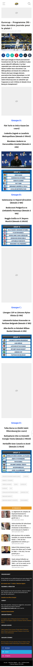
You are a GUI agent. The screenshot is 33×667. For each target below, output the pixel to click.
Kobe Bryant (16, 643)
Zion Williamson (10, 632)
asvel (16, 484)
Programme (24, 500)
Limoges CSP (24, 492)
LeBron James (4, 629)
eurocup (23, 484)
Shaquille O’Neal (25, 643)
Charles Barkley (14, 641)
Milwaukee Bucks (16, 619)
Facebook (7, 648)
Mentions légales (12, 662)
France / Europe (7, 480)
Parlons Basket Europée (10, 500)
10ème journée (6, 484)
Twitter (7, 652)
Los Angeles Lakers (6, 619)
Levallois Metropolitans (10, 492)
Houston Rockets (22, 620)
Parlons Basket (7, 496)
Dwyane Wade (8, 643)
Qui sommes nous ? (6, 583)
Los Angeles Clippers (12, 620)
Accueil (5, 662)
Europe (26, 476)
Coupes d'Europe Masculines (11, 476)
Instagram (7, 655)
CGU (19, 662)
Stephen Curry (22, 631)
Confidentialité (25, 662)
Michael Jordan (5, 641)
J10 (11, 488)
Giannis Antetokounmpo (11, 631)
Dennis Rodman (23, 641)
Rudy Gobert (20, 629)
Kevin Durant (12, 629)
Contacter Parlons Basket (7, 611)
